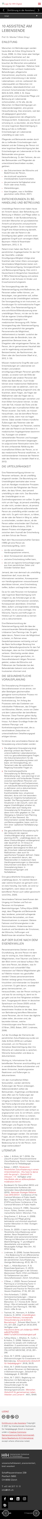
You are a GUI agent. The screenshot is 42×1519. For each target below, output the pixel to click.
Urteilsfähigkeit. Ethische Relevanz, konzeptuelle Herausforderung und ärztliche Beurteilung (20, 1319)
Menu (38, 4)
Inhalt (6, 16)
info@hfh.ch (8, 1490)
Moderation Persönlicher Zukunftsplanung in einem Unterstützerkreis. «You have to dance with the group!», (21, 1172)
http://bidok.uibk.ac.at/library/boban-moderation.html (20, 1180)
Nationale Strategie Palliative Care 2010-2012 (20, 1193)
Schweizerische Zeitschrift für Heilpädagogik (22, 1362)
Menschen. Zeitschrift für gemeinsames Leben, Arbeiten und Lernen (20, 1392)
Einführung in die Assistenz (21, 10)
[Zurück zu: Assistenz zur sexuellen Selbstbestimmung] (6, 1513)
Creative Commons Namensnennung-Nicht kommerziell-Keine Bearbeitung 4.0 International (18, 1435)
